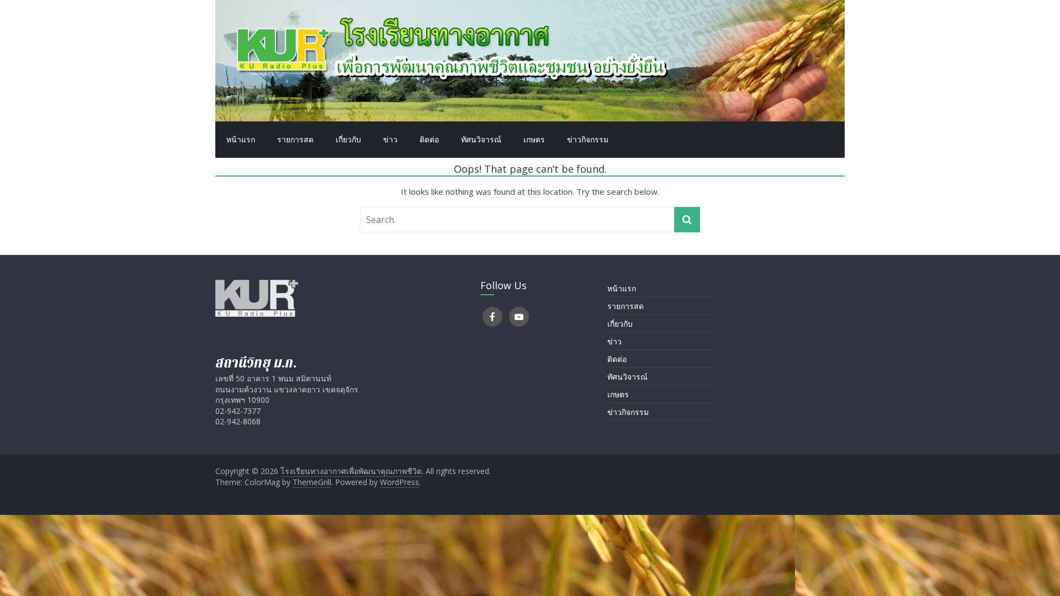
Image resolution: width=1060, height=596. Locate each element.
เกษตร (534, 139)
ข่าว (390, 139)
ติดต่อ (429, 139)
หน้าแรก (240, 139)
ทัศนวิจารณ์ (481, 139)
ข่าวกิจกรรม (587, 139)
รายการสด (295, 139)
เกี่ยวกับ (348, 139)
